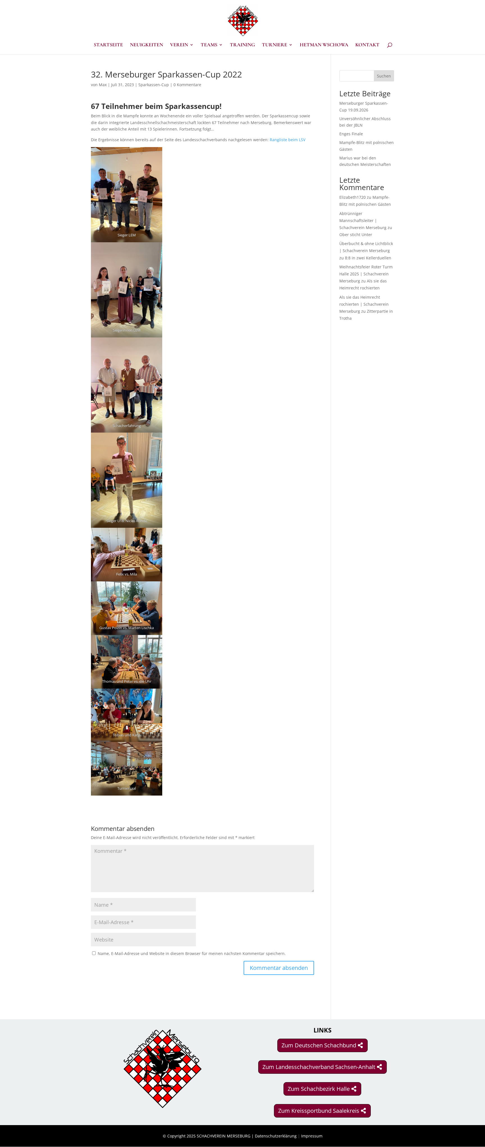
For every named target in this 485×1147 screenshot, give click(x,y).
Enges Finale (351, 133)
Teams (209, 45)
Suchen (384, 76)
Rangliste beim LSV (287, 139)
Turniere (274, 45)
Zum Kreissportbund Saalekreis (318, 1110)
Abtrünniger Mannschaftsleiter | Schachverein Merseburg (362, 220)
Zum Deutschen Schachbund (319, 1045)
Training (242, 45)
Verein (179, 45)
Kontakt (367, 45)
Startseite (108, 45)
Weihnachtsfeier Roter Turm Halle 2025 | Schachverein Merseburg (366, 274)
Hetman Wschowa (324, 45)
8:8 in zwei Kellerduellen (368, 258)
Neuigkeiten (146, 45)
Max (103, 84)
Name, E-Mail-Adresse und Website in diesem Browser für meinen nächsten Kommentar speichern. (192, 953)
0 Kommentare (187, 84)
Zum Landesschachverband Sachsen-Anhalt (318, 1067)
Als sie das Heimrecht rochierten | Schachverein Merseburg (364, 304)
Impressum (311, 1136)
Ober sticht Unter (355, 234)
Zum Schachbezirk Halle (319, 1089)
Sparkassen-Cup (153, 84)
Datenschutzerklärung (276, 1136)
